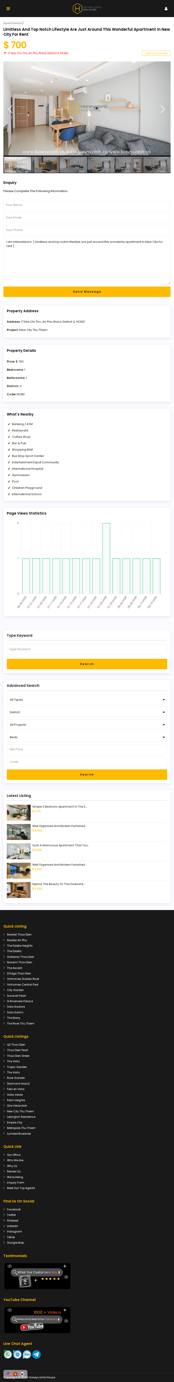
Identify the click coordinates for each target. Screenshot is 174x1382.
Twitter (11, 1215)
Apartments (12, 23)
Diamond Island (18, 1083)
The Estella (14, 951)
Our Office (13, 1155)
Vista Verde (15, 1095)
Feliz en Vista (15, 1089)
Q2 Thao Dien (16, 1045)
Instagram (14, 1231)
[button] (8, 1374)
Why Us (12, 1166)
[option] (87, 108)
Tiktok (11, 1237)
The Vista (13, 1061)
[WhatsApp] (7, 1354)
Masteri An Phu (17, 940)
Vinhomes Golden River (23, 979)
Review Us (14, 1171)
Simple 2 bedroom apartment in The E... (59, 807)
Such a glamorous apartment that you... (61, 845)
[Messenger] (17, 1354)
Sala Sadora (16, 1007)
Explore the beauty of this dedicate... (58, 884)
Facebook (14, 1209)
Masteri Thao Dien (19, 934)
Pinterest (12, 1220)
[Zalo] (27, 1354)
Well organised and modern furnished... (59, 826)
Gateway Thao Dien (20, 957)
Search (87, 664)
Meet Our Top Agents (21, 1188)
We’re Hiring (15, 1177)
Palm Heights (16, 1100)
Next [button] (163, 109)
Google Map (15, 1243)
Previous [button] (10, 109)
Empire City (14, 1122)
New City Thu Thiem (33, 330)
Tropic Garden (17, 1067)
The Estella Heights (20, 946)
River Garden (16, 1078)
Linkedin (12, 1226)
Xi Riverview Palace (20, 1001)
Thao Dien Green (18, 1056)
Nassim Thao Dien (19, 962)
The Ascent (14, 968)
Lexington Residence (21, 1117)
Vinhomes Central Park (22, 984)
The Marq (13, 1018)
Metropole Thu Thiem (21, 1128)
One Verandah (17, 1106)
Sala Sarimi (15, 1012)
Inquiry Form (15, 1182)
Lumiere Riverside (19, 1134)
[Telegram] (36, 1354)
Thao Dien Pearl (17, 1050)
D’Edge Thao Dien (19, 973)
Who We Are (15, 1160)
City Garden (15, 990)
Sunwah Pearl (16, 996)
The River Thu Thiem (20, 1023)
